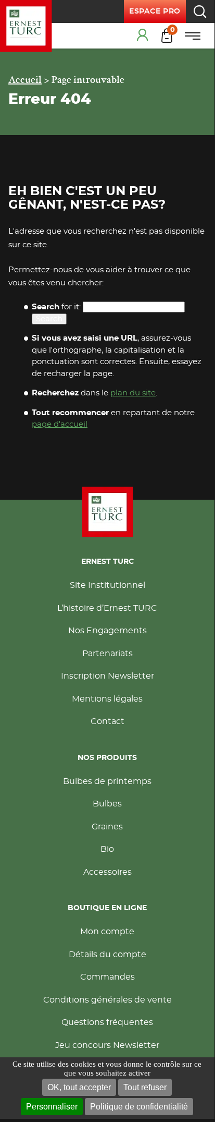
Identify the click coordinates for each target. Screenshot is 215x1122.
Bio (107, 849)
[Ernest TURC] (26, 26)
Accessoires (107, 872)
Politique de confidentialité (139, 1106)
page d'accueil (59, 424)
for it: (56, 307)
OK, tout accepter (79, 1087)
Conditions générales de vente (107, 1000)
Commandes (107, 977)
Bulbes (107, 804)
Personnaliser (52, 1106)
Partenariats (107, 653)
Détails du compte (107, 954)
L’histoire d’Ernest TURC (107, 608)
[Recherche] (200, 11)
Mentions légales (107, 699)
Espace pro (155, 11)
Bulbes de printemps (107, 781)
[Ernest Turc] (107, 512)
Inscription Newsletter (107, 676)
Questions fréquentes (107, 1022)
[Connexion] (143, 36)
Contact (107, 721)
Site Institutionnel (107, 585)
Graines (107, 827)
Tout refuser (145, 1087)
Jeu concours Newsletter (107, 1045)
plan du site (133, 393)
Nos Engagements (107, 630)
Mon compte (107, 931)
